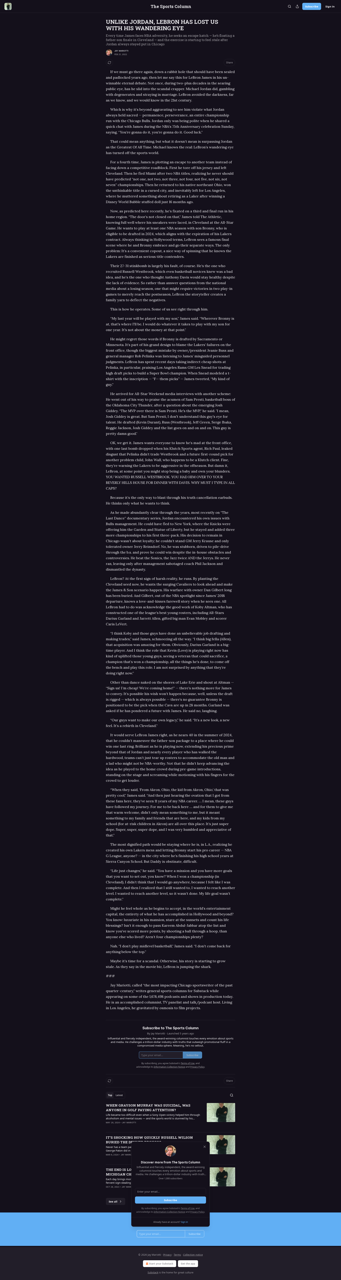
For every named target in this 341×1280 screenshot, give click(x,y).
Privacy (167, 1254)
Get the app (188, 1263)
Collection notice (193, 1254)
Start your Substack (161, 1263)
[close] (204, 1147)
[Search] (289, 6)
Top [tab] (110, 1095)
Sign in (330, 6)
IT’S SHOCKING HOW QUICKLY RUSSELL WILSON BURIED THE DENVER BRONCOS (149, 1139)
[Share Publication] (297, 6)
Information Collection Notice (169, 1211)
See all (113, 1201)
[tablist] (115, 1095)
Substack (153, 1272)
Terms (177, 1254)
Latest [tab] (119, 1095)
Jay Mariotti (121, 51)
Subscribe (311, 6)
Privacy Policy (197, 1211)
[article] (170, 1116)
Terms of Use (187, 1208)
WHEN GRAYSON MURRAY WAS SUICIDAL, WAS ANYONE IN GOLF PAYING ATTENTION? (148, 1107)
